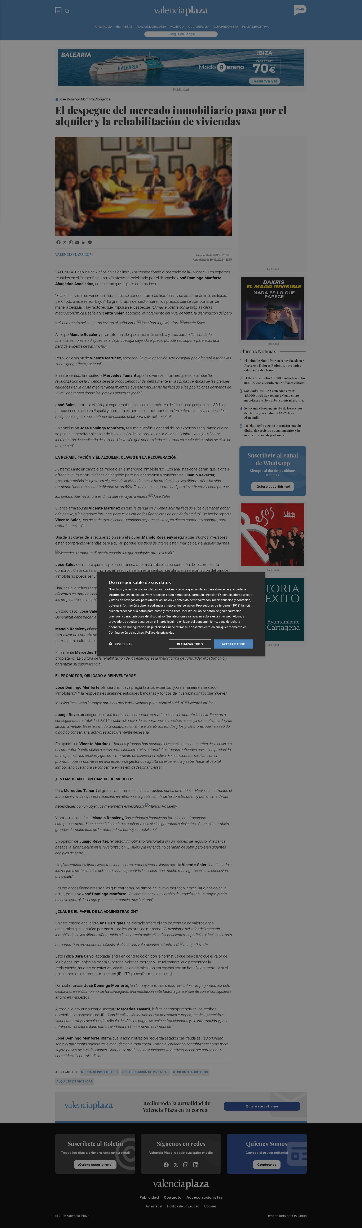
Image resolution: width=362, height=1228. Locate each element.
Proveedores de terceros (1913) (218, 605)
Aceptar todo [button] (233, 644)
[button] (120, 644)
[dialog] (181, 614)
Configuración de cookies (126, 632)
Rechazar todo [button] (190, 644)
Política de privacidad (159, 632)
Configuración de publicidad (146, 627)
